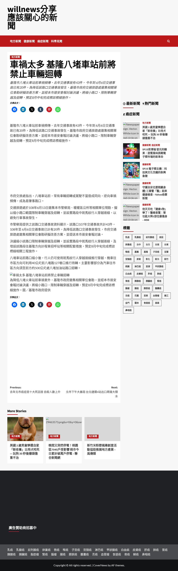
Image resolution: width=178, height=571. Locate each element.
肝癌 (150, 273)
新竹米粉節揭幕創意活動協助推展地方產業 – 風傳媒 (102, 449)
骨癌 (127, 554)
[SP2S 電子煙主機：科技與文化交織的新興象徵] (131, 170)
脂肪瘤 (35, 554)
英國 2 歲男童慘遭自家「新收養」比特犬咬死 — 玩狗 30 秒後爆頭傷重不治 (24, 451)
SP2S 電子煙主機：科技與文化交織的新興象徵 (154, 172)
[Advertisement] (64, 169)
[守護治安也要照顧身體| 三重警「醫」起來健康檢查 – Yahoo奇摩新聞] (131, 197)
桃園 (127, 266)
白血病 (128, 273)
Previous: (35, 390)
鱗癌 (136, 554)
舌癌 (127, 295)
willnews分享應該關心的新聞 (32, 17)
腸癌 (137, 288)
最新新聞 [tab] (133, 103)
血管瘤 (156, 295)
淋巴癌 (138, 266)
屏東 (139, 259)
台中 (139, 244)
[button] (168, 41)
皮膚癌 (140, 273)
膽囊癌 (158, 288)
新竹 (166, 259)
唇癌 (56, 549)
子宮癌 (156, 252)
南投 (161, 237)
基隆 (146, 252)
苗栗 (146, 295)
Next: (92, 392)
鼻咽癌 (128, 310)
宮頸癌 (128, 259)
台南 (157, 244)
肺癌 (159, 273)
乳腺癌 (138, 237)
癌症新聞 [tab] (132, 114)
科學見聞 (56, 41)
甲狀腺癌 (159, 266)
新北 (157, 259)
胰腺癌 (138, 281)
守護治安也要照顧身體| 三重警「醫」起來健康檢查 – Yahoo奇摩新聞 (154, 193)
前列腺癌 (150, 237)
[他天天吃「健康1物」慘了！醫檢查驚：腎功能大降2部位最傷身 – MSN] (131, 219)
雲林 (137, 303)
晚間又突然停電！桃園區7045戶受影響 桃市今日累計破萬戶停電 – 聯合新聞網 (63, 451)
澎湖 (148, 266)
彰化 (148, 259)
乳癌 (127, 237)
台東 (166, 244)
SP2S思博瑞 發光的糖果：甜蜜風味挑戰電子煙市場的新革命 (154, 153)
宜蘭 (166, 252)
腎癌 (159, 281)
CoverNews (100, 565)
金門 (127, 303)
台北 (148, 244)
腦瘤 (127, 288)
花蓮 (137, 295)
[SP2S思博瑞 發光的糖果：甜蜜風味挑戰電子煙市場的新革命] (131, 150)
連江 (166, 295)
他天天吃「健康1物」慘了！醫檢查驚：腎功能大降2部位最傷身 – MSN (154, 214)
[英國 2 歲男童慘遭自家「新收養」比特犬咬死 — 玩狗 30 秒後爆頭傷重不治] (25, 429)
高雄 (157, 303)
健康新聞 (29, 41)
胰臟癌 (149, 281)
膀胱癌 (147, 288)
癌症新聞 (42, 41)
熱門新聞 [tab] (151, 103)
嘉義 (137, 252)
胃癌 (127, 281)
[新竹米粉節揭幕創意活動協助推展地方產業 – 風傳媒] (102, 429)
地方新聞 (15, 41)
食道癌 (147, 303)
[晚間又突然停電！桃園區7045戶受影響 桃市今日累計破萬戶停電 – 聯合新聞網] (64, 429)
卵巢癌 (128, 244)
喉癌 (127, 252)
